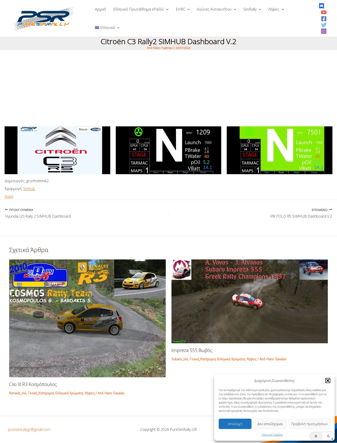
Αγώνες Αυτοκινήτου (214, 9)
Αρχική (100, 9)
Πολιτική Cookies (272, 435)
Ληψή (9, 196)
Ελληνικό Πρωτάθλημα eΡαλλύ (138, 9)
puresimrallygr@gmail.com (29, 429)
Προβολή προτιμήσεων (309, 423)
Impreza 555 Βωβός (191, 350)
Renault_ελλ (17, 393)
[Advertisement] (168, 84)
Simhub (29, 188)
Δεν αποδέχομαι (270, 423)
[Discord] (321, 6)
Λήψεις (273, 9)
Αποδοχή (235, 423)
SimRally (250, 9)
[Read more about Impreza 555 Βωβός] (249, 301)
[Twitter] (324, 25)
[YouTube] (324, 12)
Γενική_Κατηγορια (41, 393)
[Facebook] (324, 19)
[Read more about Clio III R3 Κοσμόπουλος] (87, 317)
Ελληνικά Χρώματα (69, 393)
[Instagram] (324, 31)
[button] (328, 380)
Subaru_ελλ (179, 359)
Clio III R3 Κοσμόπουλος (33, 384)
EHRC (180, 9)
